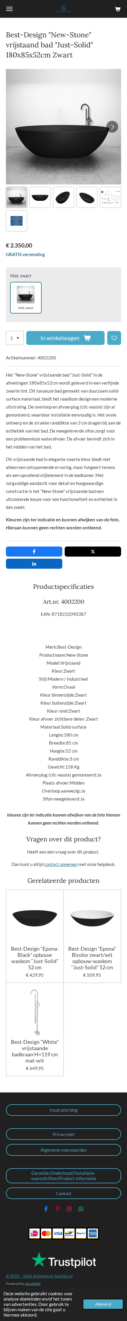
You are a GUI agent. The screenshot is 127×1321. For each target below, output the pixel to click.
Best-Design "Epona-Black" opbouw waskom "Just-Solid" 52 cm (35, 958)
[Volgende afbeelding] (112, 127)
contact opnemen (61, 864)
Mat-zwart (20, 275)
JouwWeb (32, 1283)
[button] (16, 197)
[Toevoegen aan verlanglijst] (114, 338)
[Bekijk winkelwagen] (117, 9)
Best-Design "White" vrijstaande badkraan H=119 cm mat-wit (35, 1051)
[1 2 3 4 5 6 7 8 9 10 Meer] (15, 338)
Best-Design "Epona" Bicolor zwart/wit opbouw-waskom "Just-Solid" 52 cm (92, 958)
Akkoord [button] (103, 1304)
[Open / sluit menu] (9, 9)
